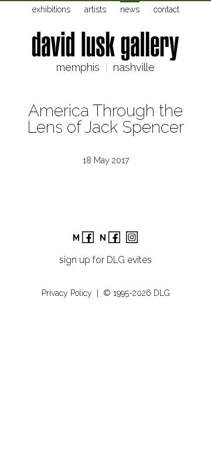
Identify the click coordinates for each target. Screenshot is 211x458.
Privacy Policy (67, 293)
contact (166, 9)
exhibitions (51, 9)
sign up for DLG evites (105, 259)
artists (95, 9)
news (129, 9)
